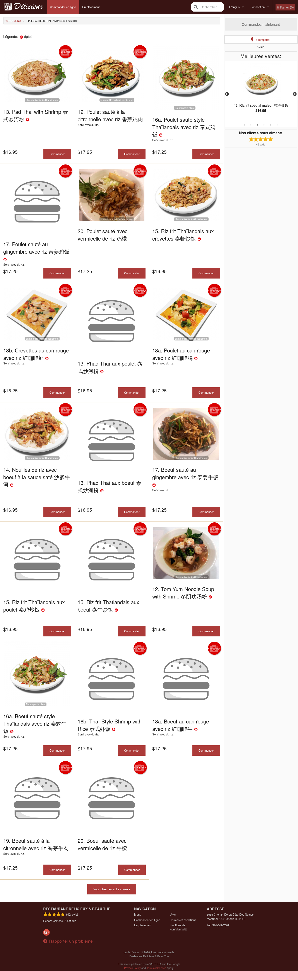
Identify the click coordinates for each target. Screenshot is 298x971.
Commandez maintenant (261, 24)
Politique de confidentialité (178, 927)
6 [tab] (277, 125)
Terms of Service (156, 968)
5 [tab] (270, 125)
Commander (57, 154)
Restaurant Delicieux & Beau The (76, 908)
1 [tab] (244, 125)
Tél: (218, 925)
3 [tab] (257, 125)
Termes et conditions (183, 920)
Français (234, 7)
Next (295, 94)
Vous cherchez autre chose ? (111, 889)
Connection (257, 7)
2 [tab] (251, 125)
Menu (137, 914)
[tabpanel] (261, 91)
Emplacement (91, 7)
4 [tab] (264, 125)
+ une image (65, 51)
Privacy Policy (132, 968)
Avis (173, 914)
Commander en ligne (63, 7)
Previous (227, 94)
